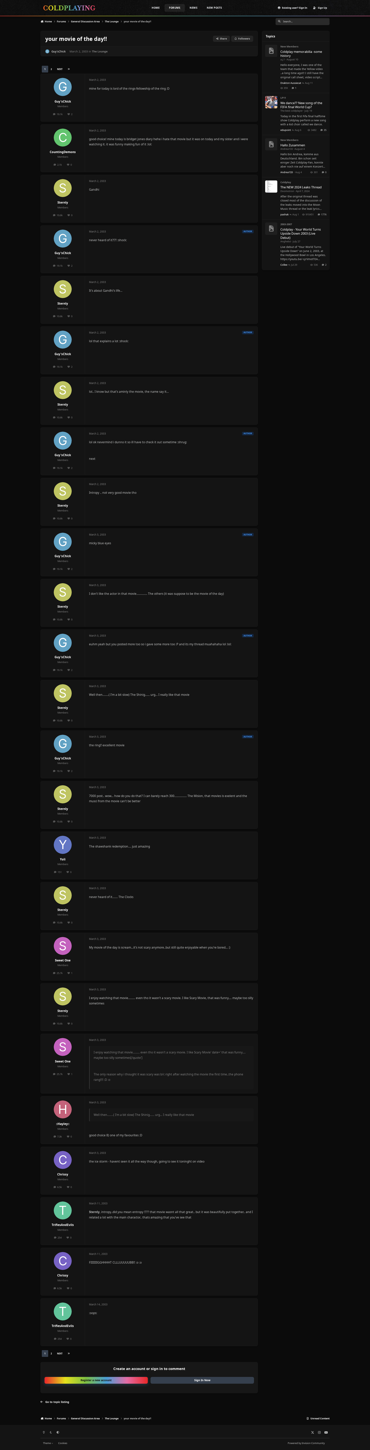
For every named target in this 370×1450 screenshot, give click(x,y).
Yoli (63, 859)
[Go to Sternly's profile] (63, 188)
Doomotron (287, 191)
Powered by (306, 1443)
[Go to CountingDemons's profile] (63, 138)
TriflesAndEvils (63, 1225)
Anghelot (285, 241)
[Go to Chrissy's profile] (63, 1160)
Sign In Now (202, 1380)
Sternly (62, 203)
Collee (283, 264)
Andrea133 (286, 149)
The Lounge (100, 51)
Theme (47, 1443)
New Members (289, 46)
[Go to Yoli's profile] (63, 845)
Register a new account (96, 1380)
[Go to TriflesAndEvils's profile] (63, 1210)
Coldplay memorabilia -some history (301, 53)
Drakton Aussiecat (290, 83)
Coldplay (285, 182)
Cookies (62, 1443)
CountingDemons (63, 152)
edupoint (285, 130)
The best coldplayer (291, 110)
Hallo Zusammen (292, 145)
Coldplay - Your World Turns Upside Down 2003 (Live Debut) (300, 233)
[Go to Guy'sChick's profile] (47, 51)
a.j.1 (282, 59)
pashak (284, 214)
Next (59, 69)
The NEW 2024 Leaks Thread (301, 187)
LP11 (283, 97)
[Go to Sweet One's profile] (63, 946)
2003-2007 (286, 224)
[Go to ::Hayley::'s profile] (63, 1109)
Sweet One (63, 960)
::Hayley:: (62, 1124)
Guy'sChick (58, 51)
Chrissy (62, 1174)
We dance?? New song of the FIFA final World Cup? (301, 105)
